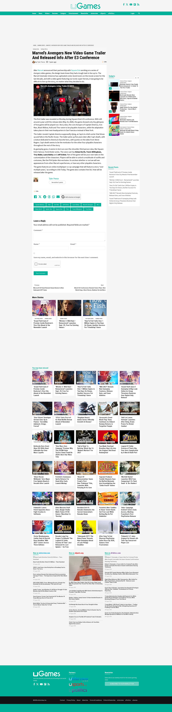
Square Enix (76, 70)
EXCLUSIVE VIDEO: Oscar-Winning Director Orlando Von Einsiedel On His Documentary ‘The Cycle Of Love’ (49, 583)
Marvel (40, 70)
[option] (124, 85)
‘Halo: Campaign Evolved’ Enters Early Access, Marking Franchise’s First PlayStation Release (129, 512)
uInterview (94, 13)
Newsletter (84, 13)
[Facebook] (123, 4)
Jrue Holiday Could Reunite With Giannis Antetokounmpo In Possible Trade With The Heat (85, 591)
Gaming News (36, 49)
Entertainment (73, 13)
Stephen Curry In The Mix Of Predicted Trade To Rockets (85, 617)
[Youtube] (131, 4)
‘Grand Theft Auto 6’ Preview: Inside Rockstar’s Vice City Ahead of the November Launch (43, 324)
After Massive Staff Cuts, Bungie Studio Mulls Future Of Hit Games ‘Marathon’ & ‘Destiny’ (62, 512)
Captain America (39, 205)
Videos (47, 13)
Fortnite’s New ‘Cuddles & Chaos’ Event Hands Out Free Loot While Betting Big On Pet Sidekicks (107, 512)
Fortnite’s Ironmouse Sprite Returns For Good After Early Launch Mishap (63, 480)
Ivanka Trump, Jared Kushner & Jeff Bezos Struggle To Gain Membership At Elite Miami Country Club (50, 590)
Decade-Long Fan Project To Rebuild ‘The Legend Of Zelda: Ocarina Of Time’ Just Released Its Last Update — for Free (63, 541)
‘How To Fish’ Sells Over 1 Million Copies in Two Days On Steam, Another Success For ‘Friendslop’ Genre (94, 324)
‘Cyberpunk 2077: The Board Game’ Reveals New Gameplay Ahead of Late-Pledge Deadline (85, 540)
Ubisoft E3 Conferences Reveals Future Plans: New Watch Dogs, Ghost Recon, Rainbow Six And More (90, 287)
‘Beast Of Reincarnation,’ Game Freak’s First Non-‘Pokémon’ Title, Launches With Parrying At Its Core (85, 482)
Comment (38, 230)
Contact (62, 700)
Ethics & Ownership (109, 700)
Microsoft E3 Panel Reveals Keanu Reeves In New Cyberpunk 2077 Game (48, 287)
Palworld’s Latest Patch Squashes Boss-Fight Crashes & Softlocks (42, 511)
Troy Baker (89, 209)
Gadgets (63, 13)
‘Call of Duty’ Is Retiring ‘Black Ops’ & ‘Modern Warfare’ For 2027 (85, 449)
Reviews (55, 13)
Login (132, 13)
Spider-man (49, 209)
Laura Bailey (75, 205)
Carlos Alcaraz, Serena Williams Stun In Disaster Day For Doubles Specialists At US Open (85, 610)
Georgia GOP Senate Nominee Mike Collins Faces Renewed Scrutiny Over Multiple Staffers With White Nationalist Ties (121, 573)
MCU (98, 205)
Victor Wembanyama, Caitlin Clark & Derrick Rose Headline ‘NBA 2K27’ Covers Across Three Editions (42, 540)
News (40, 13)
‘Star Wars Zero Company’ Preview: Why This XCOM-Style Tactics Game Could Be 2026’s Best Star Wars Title (64, 451)
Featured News (39, 318)
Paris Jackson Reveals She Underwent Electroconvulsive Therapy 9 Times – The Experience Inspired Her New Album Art (50, 575)
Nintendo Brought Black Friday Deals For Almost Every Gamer (129, 120)
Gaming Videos (44, 49)
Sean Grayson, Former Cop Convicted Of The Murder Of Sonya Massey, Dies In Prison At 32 (49, 597)
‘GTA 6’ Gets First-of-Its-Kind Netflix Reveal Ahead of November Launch (63, 420)
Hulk (49, 205)
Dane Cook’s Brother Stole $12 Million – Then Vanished (48, 562)
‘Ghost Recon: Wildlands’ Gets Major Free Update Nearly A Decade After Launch (42, 480)
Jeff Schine (66, 205)
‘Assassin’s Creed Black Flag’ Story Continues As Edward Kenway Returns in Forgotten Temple (107, 421)
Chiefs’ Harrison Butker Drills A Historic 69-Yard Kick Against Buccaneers (84, 623)
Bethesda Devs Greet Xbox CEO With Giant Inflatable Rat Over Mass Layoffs (41, 449)
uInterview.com (44, 553)
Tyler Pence (41, 62)
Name (37, 244)
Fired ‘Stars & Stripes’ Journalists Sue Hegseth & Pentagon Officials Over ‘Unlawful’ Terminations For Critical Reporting (121, 589)
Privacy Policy (71, 700)
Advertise (85, 700)
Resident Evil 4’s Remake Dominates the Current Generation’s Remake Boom (85, 511)
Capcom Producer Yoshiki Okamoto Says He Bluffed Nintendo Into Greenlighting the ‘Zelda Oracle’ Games (107, 481)
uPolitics (111, 13)
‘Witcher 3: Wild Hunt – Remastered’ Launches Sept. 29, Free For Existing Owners (68, 324)
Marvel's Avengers (88, 205)
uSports (103, 13)
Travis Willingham (77, 209)
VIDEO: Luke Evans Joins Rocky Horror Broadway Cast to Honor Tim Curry (49, 568)
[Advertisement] (86, 29)
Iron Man (56, 205)
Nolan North (38, 209)
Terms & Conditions (96, 700)
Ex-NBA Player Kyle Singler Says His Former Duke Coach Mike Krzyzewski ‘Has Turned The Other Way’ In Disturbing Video (85, 584)
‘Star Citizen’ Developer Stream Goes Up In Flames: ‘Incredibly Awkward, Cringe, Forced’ (42, 421)
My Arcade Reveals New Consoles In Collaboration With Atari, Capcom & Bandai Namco (128, 86)
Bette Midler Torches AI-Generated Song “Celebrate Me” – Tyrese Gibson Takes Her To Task (49, 604)
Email (73, 244)
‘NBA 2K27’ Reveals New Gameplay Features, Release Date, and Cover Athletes (123, 194)
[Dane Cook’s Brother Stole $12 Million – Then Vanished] (50, 558)
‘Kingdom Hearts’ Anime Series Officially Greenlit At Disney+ (85, 419)
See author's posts (57, 182)
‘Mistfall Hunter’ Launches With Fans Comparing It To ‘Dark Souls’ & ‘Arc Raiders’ (129, 480)
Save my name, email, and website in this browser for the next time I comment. (66, 257)
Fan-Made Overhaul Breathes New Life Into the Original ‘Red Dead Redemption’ (107, 449)
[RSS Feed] (138, 4)
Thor (67, 209)
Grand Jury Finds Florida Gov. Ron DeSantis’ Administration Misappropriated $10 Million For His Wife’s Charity (121, 613)
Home (34, 13)
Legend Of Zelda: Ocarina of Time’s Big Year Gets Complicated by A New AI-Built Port (129, 449)
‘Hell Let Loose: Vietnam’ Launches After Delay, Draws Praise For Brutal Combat (128, 421)
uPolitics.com (116, 553)
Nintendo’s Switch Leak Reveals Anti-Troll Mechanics (129, 109)
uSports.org (79, 553)
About (79, 700)
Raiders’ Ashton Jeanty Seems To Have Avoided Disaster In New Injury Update (85, 598)
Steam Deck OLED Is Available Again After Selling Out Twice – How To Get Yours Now (129, 131)
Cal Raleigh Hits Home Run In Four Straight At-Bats (83, 604)
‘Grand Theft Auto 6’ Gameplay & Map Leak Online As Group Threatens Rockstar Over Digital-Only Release (122, 201)
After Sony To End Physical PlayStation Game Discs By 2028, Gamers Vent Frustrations (107, 540)
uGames (134, 700)
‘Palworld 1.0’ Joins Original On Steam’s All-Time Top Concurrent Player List (129, 539)
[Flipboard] (135, 4)
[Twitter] (127, 4)
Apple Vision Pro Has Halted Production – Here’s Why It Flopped (128, 97)
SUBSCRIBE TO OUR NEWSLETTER (122, 684)
